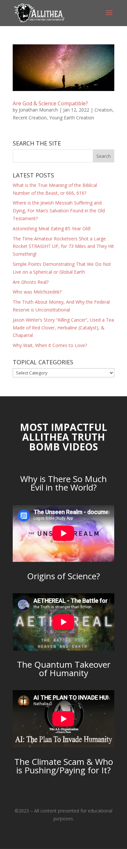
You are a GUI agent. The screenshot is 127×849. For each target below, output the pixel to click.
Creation (103, 110)
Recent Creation (30, 117)
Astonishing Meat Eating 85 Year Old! (52, 228)
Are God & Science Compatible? (50, 103)
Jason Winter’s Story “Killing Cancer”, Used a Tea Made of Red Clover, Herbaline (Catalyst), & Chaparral (63, 328)
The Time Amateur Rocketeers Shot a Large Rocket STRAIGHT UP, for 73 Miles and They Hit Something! (63, 246)
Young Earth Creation (71, 117)
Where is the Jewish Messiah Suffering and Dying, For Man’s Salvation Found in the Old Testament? (59, 210)
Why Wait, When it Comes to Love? (50, 345)
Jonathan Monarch (38, 110)
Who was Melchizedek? (37, 292)
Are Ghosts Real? (31, 282)
